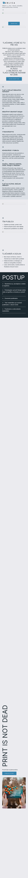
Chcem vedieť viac (14, 78)
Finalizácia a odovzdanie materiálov (11, 310)
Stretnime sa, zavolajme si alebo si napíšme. (13, 285)
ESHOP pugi (14, 23)
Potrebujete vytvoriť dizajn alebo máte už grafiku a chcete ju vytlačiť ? (14, 292)
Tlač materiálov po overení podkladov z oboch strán (12, 304)
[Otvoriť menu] (3, 10)
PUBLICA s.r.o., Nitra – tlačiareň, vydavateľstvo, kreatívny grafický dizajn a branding (12, 6)
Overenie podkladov (11, 298)
